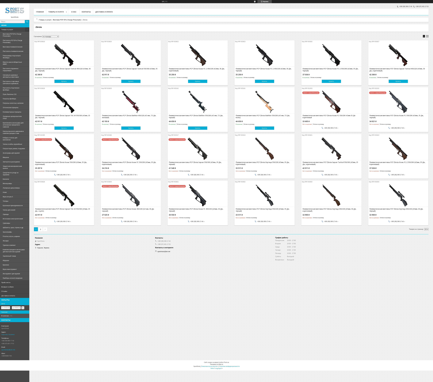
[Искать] (27, 21)
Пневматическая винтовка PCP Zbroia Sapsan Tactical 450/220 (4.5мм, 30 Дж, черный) (63, 70)
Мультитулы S (8, 197)
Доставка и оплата (8, 296)
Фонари (6, 241)
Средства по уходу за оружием (10, 174)
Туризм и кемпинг (9, 245)
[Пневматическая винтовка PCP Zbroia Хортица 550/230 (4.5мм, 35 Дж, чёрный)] (265, 195)
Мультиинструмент (10, 269)
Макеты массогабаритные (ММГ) (12, 63)
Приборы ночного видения (12, 278)
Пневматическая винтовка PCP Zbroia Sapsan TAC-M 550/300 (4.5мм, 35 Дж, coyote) (62, 210)
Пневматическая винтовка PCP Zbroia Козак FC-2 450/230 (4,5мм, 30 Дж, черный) (263, 70)
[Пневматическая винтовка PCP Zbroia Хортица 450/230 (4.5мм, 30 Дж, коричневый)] (331, 195)
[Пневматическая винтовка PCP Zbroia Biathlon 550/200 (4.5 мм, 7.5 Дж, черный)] (198, 102)
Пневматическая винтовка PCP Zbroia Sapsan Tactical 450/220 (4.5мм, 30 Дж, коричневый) (397, 70)
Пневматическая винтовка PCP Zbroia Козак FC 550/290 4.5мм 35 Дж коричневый (329, 116)
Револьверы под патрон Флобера (12, 57)
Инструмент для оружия (11, 274)
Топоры (5, 201)
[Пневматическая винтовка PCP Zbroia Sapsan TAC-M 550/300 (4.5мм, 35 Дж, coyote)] (64, 195)
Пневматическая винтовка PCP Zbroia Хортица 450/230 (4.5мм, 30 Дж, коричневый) (329, 210)
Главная (40, 12)
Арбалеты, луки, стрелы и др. (13, 227)
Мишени (6, 157)
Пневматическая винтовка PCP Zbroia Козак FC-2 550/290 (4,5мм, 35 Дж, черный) (330, 70)
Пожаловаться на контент (209, 366)
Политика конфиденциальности (229, 366)
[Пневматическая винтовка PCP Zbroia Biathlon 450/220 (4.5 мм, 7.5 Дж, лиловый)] (131, 102)
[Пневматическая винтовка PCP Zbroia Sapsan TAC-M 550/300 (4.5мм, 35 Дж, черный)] (64, 102)
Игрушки (6, 260)
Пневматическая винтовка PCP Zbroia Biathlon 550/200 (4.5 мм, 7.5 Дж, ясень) (263, 116)
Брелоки (6, 265)
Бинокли (6, 179)
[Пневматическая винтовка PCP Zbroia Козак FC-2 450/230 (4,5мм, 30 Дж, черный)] (265, 55)
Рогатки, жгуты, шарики (11, 236)
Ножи (5, 192)
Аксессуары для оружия (11, 153)
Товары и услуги (7, 29)
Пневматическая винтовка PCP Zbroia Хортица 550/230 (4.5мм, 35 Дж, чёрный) (262, 210)
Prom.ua (226, 362)
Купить (64, 81)
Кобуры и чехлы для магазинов (10, 139)
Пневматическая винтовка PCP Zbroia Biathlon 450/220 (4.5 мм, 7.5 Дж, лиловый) (129, 116)
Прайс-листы (5, 282)
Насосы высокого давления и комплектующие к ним (13, 132)
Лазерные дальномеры (11, 188)
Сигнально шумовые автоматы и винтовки (11, 76)
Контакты (86, 12)
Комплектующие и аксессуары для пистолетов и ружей (14, 251)
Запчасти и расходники (11, 162)
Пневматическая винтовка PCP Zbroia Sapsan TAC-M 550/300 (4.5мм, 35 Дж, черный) (62, 116)
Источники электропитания (13, 219)
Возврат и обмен (7, 287)
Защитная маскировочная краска (12, 167)
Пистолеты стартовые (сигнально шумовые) (11, 82)
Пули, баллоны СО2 (9, 94)
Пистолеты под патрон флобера (11, 89)
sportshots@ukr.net (8, 350)
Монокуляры (7, 183)
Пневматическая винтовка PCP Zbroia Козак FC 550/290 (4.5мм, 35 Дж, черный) (396, 116)
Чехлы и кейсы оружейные (12, 144)
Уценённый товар (9, 256)
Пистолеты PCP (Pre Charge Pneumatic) (12, 41)
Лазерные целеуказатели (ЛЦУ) (12, 117)
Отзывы (4, 291)
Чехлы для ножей (9, 210)
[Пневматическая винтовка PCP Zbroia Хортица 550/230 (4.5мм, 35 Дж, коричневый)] (265, 148)
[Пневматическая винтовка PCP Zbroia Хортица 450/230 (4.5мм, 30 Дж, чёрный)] (398, 195)
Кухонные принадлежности (13, 205)
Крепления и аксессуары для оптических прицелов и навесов (13, 125)
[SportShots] (15, 10)
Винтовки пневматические (12, 47)
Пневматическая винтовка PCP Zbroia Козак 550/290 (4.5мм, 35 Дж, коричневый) (61, 163)
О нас (73, 12)
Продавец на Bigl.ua (216, 364)
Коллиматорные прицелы (12, 112)
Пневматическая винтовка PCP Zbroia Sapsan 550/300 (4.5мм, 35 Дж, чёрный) (195, 163)
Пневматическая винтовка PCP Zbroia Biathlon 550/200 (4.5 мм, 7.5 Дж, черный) (196, 116)
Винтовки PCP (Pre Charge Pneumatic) (12, 35)
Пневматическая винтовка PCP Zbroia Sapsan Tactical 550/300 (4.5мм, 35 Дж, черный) (129, 70)
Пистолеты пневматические (13, 51)
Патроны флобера (9, 99)
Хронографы (7, 232)
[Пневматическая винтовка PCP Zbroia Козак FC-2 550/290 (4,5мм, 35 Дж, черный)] (331, 55)
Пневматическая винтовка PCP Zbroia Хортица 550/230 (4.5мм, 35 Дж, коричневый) (262, 163)
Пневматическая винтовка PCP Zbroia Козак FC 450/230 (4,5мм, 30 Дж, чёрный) (196, 210)
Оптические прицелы (10, 107)
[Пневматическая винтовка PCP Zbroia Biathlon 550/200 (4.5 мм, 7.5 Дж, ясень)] (265, 102)
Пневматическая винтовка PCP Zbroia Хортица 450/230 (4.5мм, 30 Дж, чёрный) (396, 210)
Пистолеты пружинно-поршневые (11, 69)
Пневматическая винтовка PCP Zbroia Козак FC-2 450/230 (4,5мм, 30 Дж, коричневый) (197, 70)
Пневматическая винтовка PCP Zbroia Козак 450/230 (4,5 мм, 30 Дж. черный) (128, 210)
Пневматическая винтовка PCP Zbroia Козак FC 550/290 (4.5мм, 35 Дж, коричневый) (129, 163)
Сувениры (6, 223)
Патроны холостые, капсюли (13, 103)
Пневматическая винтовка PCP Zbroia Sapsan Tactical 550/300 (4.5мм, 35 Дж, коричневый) (330, 163)
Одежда (6, 214)
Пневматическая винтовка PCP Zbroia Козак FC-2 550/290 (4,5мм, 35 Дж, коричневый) (397, 163)
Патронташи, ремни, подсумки (14, 148)
